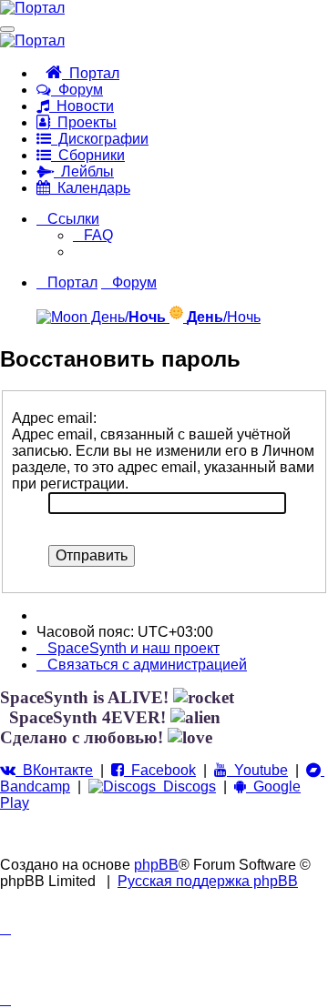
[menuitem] (93, 235)
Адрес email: (54, 418)
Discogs (186, 786)
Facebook (160, 770)
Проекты (83, 122)
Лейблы (84, 171)
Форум (77, 89)
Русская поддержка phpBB (208, 881)
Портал (90, 73)
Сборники (88, 155)
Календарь (90, 188)
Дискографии (100, 138)
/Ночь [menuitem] (224, 317)
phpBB (156, 864)
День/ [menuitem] (126, 317)
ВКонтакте (54, 770)
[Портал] (32, 7)
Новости (81, 106)
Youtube (257, 770)
